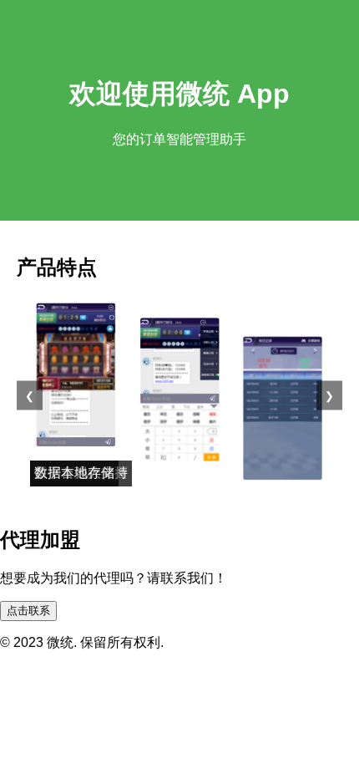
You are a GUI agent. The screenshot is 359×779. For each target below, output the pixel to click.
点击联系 (28, 610)
